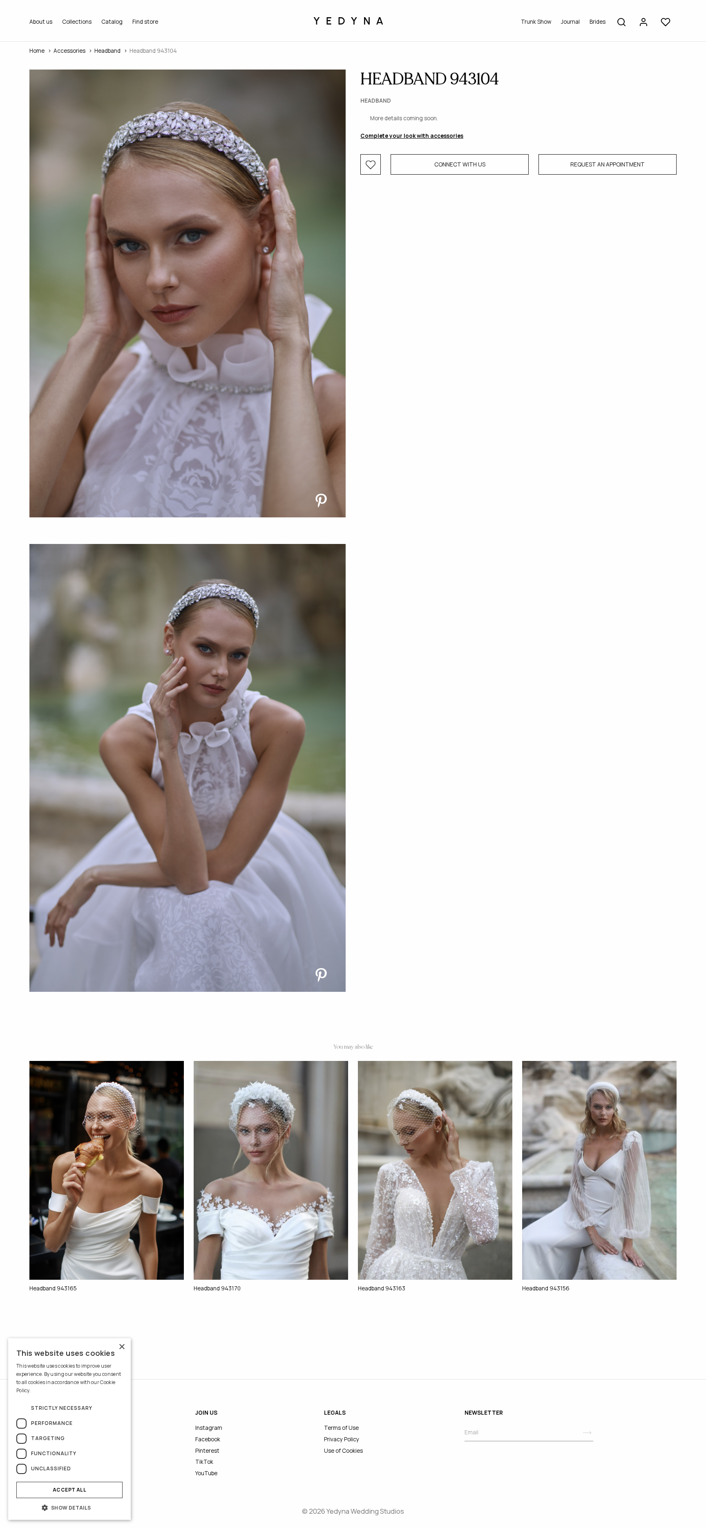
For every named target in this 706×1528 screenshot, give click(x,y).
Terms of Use (341, 1427)
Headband (107, 50)
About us (40, 21)
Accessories (69, 50)
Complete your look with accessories (411, 136)
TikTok (204, 1461)
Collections (77, 21)
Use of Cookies (343, 1450)
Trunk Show (536, 21)
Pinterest (207, 1450)
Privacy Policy (341, 1439)
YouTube (206, 1473)
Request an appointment (607, 165)
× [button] (121, 1347)
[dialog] (69, 1429)
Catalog (112, 21)
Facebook (207, 1439)
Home (37, 50)
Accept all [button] (69, 1489)
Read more (43, 1390)
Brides (597, 21)
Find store (145, 21)
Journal (570, 21)
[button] (69, 1507)
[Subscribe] (587, 1432)
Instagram (208, 1427)
